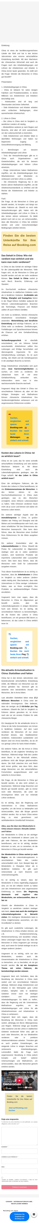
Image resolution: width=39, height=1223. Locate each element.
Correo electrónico (9, 1157)
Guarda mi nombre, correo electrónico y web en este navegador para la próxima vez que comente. (20, 1180)
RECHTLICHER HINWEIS (19, 1203)
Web (2, 1167)
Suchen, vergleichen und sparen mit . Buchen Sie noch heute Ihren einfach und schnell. (19, 429)
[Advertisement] (19, 22)
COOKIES (9, 1201)
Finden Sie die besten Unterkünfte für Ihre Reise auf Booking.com (19, 240)
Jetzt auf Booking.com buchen (18, 1109)
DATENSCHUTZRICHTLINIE (23, 1201)
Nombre (4, 1147)
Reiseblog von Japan (10, 1210)
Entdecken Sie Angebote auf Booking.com (19, 1216)
